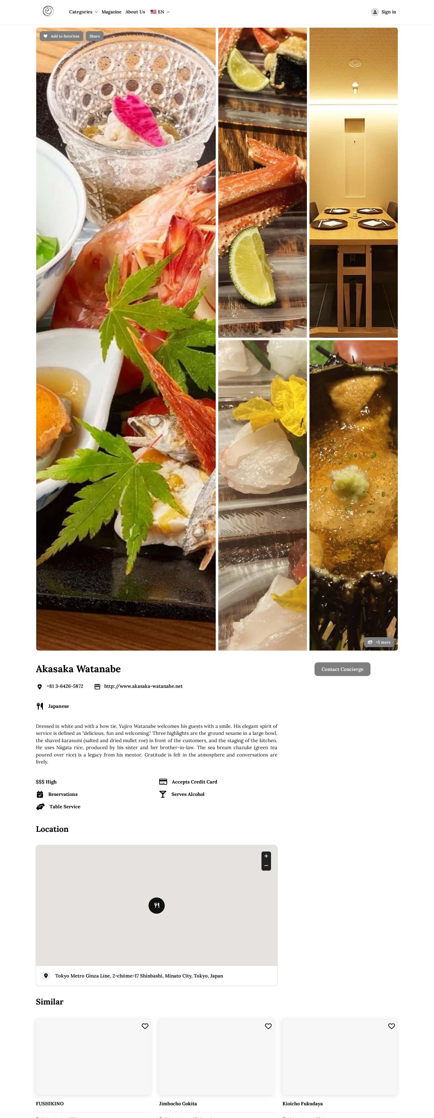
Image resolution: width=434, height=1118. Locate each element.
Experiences (250, 737)
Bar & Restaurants (257, 715)
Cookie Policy (337, 726)
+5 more (382, 187)
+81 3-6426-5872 (65, 231)
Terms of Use (336, 737)
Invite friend (250, 747)
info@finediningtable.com (366, 815)
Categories (80, 12)
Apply (159, 726)
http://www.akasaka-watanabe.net (143, 231)
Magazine (112, 12)
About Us (135, 12)
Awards (161, 737)
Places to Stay (252, 726)
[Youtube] (234, 815)
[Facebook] (199, 815)
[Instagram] (217, 815)
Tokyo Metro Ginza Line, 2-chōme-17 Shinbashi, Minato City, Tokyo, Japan (139, 521)
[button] (350, 833)
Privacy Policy (337, 715)
